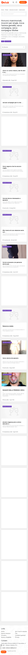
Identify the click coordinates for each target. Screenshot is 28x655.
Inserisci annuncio (5, 633)
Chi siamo (3, 635)
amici (3, 41)
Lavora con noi (12, 651)
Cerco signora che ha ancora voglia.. (12, 167)
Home (2, 631)
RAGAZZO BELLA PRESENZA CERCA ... (13, 391)
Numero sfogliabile (6, 637)
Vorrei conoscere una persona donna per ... (12, 263)
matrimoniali (8, 41)
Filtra (4, 651)
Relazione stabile (8, 326)
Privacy (17, 637)
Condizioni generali (20, 635)
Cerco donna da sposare (10, 358)
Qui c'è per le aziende (21, 631)
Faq (16, 633)
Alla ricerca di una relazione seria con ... (13, 231)
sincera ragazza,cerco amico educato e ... (12, 423)
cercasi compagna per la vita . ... (13, 102)
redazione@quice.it (11, 648)
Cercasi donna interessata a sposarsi (11, 199)
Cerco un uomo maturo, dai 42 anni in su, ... (14, 71)
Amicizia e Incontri (7, 54)
